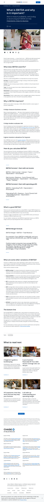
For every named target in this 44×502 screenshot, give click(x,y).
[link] (4, 479)
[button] (42, 498)
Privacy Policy (23, 499)
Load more (21, 413)
